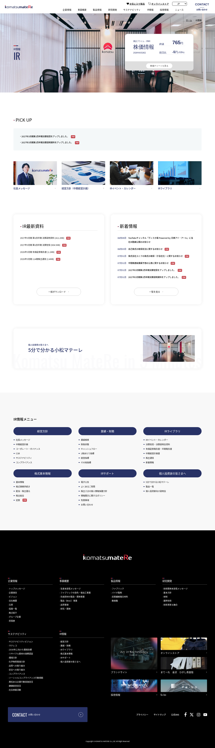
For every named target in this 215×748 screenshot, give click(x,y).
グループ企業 (15, 616)
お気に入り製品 (137, 3)
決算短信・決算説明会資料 (158, 444)
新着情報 (150, 462)
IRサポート (107, 473)
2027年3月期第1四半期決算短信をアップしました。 (45, 136)
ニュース (179, 9)
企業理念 (13, 592)
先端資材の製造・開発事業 (72, 596)
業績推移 (85, 439)
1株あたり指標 (87, 453)
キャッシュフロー (89, 448)
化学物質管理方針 (17, 661)
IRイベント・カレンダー (157, 439)
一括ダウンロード (57, 291)
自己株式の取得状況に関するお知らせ (145, 248)
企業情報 (12, 581)
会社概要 (13, 600)
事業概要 (64, 581)
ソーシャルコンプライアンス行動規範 (26, 677)
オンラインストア (160, 3)
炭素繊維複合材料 (120, 596)
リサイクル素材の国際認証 (21, 653)
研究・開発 (65, 608)
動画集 (115, 600)
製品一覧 (150, 486)
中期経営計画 (22, 444)
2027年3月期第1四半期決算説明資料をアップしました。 (47, 142)
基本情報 (20, 482)
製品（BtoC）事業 (68, 600)
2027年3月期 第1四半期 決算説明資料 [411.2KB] (42, 237)
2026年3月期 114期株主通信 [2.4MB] (37, 259)
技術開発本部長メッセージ (175, 588)
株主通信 (150, 457)
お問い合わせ (202, 7)
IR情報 (62, 634)
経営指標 (85, 457)
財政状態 (85, 444)
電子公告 (85, 482)
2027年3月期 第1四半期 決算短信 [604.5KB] (40, 244)
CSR (18, 453)
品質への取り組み (17, 665)
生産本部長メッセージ (70, 588)
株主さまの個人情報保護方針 (94, 491)
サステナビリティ (24, 457)
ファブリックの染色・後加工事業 (75, 592)
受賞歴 (12, 620)
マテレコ (13, 645)
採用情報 (164, 9)
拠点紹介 (13, 612)
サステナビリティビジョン (21, 641)
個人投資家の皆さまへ (172, 473)
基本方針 (167, 592)
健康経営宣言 (15, 685)
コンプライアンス (24, 462)
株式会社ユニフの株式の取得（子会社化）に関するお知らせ (155, 256)
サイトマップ (160, 714)
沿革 (11, 604)
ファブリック (118, 588)
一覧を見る (154, 291)
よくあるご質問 (88, 486)
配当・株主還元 (23, 491)
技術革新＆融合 (170, 604)
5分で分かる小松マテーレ (157, 482)
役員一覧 (13, 608)
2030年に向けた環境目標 (20, 649)
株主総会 (20, 495)
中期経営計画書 (153, 453)
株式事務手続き (23, 486)
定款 (18, 500)
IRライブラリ (172, 431)
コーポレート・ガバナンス (28, 448)
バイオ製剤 (117, 592)
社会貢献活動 (15, 689)
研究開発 (167, 581)
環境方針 (13, 657)
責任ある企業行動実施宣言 (21, 681)
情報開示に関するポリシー (93, 495)
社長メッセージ (23, 439)
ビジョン (13, 596)
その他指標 (86, 462)
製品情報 (115, 581)
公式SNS (175, 714)
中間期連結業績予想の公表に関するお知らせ (148, 263)
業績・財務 (107, 431)
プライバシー (142, 714)
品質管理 (64, 604)
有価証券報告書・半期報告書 (159, 448)
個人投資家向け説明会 (156, 491)
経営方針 (42, 431)
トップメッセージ (17, 588)
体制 (165, 596)
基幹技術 (167, 600)
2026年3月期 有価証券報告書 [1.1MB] (37, 252)
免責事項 (85, 500)
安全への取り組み (17, 669)
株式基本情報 (42, 473)
